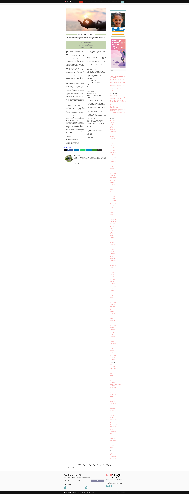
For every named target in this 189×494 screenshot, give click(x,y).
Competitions (112, 378)
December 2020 (113, 240)
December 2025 (113, 134)
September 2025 (113, 140)
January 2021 (112, 239)
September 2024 (113, 161)
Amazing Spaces (113, 368)
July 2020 (112, 249)
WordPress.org (113, 458)
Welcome (112, 435)
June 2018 (112, 274)
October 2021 (112, 223)
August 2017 (112, 292)
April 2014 (112, 352)
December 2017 (113, 285)
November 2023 (113, 179)
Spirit (111, 421)
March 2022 (112, 214)
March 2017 (112, 300)
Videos (111, 433)
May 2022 (112, 210)
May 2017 (112, 297)
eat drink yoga (113, 387)
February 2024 (113, 173)
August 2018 (112, 270)
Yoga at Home (112, 438)
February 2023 (113, 194)
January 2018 (112, 283)
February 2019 (113, 260)
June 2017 (112, 295)
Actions (111, 364)
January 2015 (112, 339)
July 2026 (112, 122)
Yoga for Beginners (113, 442)
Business (112, 377)
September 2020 (113, 246)
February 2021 (113, 237)
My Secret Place (113, 410)
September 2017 (113, 290)
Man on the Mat (113, 401)
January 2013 (112, 359)
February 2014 (113, 355)
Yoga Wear (112, 447)
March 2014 (112, 353)
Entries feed (112, 454)
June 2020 (112, 251)
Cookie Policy (80, 492)
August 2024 (112, 163)
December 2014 (113, 341)
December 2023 (113, 177)
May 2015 (112, 332)
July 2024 (112, 164)
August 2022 (112, 205)
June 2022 (112, 209)
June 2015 (112, 331)
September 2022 (113, 203)
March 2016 (112, 320)
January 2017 (112, 304)
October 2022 (112, 202)
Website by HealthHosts (121, 492)
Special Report (113, 419)
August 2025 (112, 141)
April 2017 (112, 299)
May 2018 (112, 276)
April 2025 (112, 149)
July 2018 (112, 272)
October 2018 (112, 267)
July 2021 (112, 228)
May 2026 (112, 126)
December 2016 (113, 306)
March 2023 (112, 193)
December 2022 (113, 198)
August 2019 (112, 253)
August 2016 (112, 313)
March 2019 (112, 258)
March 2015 (112, 336)
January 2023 (112, 196)
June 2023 (112, 187)
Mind (111, 406)
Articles (111, 373)
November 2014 (113, 343)
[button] (97, 481)
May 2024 (112, 168)
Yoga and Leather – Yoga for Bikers (118, 103)
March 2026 (112, 129)
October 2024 (112, 159)
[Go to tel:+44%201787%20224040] (73, 487)
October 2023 (112, 180)
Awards (111, 375)
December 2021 (113, 219)
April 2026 (112, 127)
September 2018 (113, 269)
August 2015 (112, 329)
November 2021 (113, 221)
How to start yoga (113, 394)
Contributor (112, 382)
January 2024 (112, 175)
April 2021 (112, 233)
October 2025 (112, 138)
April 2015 (112, 334)
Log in (111, 453)
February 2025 (113, 152)
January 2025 (112, 154)
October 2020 (112, 244)
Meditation (112, 405)
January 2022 (112, 217)
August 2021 (112, 226)
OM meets (112, 415)
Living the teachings (114, 398)
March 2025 (112, 150)
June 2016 (112, 315)
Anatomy (112, 370)
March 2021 (112, 235)
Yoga (111, 436)
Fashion (111, 390)
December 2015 (113, 323)
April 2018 (112, 278)
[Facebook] (75, 163)
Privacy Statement (87, 492)
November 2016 (113, 308)
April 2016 (112, 318)
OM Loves (112, 413)
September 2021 (113, 225)
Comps (111, 380)
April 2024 (112, 170)
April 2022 (112, 212)
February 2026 (113, 131)
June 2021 (112, 230)
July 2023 (112, 186)
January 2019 (112, 262)
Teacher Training (113, 424)
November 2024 (113, 157)
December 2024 (113, 156)
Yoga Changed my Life (114, 440)
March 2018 (112, 279)
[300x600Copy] (118, 53)
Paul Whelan (77, 155)
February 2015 (113, 338)
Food (111, 392)
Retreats (111, 417)
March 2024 (112, 171)
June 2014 (112, 348)
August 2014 (112, 346)
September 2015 (113, 327)
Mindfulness (112, 408)
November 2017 (113, 286)
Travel (111, 429)
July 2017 (112, 293)
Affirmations (112, 366)
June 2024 (112, 166)
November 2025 (113, 136)
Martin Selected (113, 403)
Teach (111, 422)
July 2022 (112, 207)
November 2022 (113, 200)
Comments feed (113, 456)
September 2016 (113, 311)
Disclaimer (92, 492)
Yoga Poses (112, 443)
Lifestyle (111, 396)
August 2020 (112, 247)
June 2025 (112, 145)
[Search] (125, 1)
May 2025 (112, 147)
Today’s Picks (112, 428)
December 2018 (113, 263)
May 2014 (112, 350)
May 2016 (112, 316)
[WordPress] (78, 163)
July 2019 (112, 255)
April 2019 (112, 256)
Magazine (112, 399)
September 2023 (113, 182)
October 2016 (112, 309)
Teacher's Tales (113, 426)
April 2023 (112, 191)
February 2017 (113, 302)
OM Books (112, 412)
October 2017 (112, 288)
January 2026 (112, 133)
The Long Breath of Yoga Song (116, 109)
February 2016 (113, 322)
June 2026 (112, 124)
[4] (118, 24)
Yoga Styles (112, 445)
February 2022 (113, 216)
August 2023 (112, 184)
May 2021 (112, 232)
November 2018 (113, 265)
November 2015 (113, 325)
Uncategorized (113, 431)
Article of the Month (114, 371)
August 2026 (112, 120)
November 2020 (113, 242)
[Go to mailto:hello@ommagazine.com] (94, 487)
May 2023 (112, 189)
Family (111, 389)
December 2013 (113, 357)
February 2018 (113, 281)
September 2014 (113, 345)
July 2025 (112, 143)
